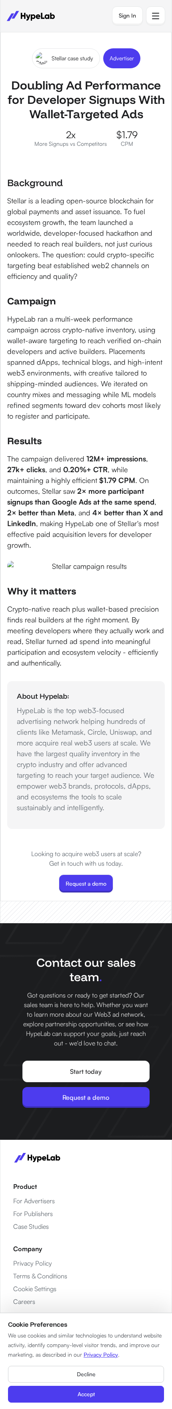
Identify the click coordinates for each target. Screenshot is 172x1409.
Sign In (127, 15)
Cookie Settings (34, 1289)
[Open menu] (155, 16)
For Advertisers (34, 1201)
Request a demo (86, 883)
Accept (86, 1394)
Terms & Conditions (40, 1276)
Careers (24, 1302)
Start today (86, 1071)
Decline (86, 1374)
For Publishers (33, 1214)
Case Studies (31, 1226)
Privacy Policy (32, 1263)
